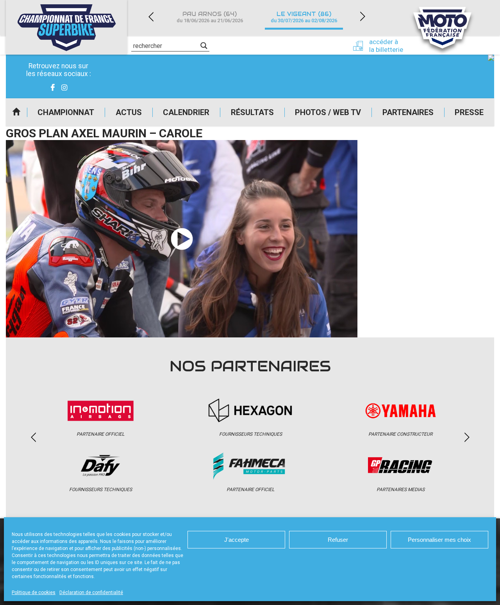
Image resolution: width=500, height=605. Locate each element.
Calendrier (186, 112)
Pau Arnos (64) (210, 17)
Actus (129, 112)
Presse (469, 112)
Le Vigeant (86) (304, 17)
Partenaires (408, 112)
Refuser (338, 539)
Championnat (66, 112)
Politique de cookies (33, 592)
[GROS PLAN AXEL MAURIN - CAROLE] (181, 238)
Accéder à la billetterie (386, 45)
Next (362, 16)
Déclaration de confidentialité (91, 592)
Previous (150, 16)
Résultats (252, 112)
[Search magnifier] (203, 45)
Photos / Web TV (328, 112)
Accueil (16, 112)
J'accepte (236, 539)
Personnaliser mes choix (439, 539)
